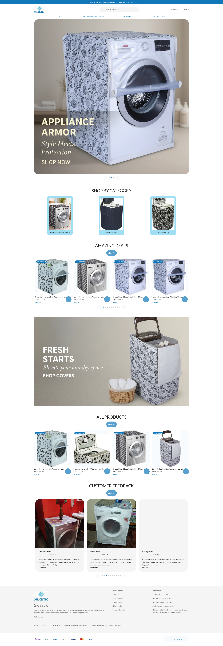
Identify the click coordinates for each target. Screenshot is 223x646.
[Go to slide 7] (115, 307)
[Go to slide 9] (119, 307)
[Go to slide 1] (109, 177)
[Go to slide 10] (120, 575)
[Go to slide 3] (113, 177)
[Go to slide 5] (111, 307)
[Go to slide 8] (117, 307)
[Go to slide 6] (113, 307)
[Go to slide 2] (111, 177)
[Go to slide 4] (109, 307)
